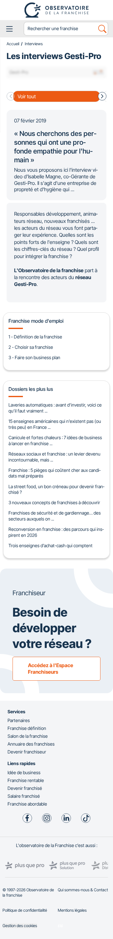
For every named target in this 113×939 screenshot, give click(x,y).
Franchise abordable (27, 804)
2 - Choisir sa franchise (30, 347)
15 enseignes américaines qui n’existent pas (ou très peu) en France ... (54, 424)
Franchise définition (27, 728)
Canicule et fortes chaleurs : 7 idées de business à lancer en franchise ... (55, 440)
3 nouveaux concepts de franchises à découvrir (54, 502)
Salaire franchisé (24, 796)
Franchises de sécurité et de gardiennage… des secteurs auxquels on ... (54, 515)
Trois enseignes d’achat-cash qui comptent (50, 545)
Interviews (34, 43)
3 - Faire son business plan (34, 357)
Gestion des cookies (20, 925)
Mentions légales (72, 910)
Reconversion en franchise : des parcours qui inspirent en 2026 (56, 532)
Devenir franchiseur (27, 751)
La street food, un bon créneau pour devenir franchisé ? (56, 489)
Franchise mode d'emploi (35, 321)
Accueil (13, 43)
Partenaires (19, 720)
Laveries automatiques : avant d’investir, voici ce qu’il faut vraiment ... (55, 407)
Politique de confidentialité (25, 910)
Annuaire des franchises (31, 744)
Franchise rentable (26, 780)
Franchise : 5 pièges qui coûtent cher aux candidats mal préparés (54, 473)
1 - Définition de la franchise (35, 336)
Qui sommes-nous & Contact (83, 890)
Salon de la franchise (28, 736)
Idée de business (24, 772)
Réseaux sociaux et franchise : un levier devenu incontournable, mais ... (54, 456)
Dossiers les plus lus (30, 389)
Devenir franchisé (25, 788)
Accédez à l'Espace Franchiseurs (50, 668)
